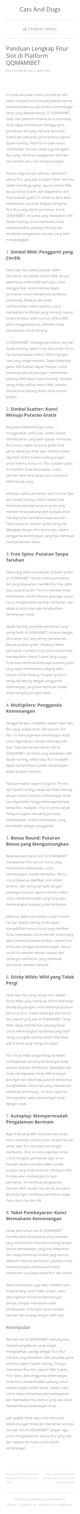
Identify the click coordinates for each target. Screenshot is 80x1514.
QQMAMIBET (15, 215)
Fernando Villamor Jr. (55, 1505)
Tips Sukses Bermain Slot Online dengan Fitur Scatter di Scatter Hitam (58, 1478)
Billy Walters (39, 71)
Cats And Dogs (40, 9)
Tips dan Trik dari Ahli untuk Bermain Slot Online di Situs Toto (22, 1478)
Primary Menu (42, 29)
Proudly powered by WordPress (40, 1499)
